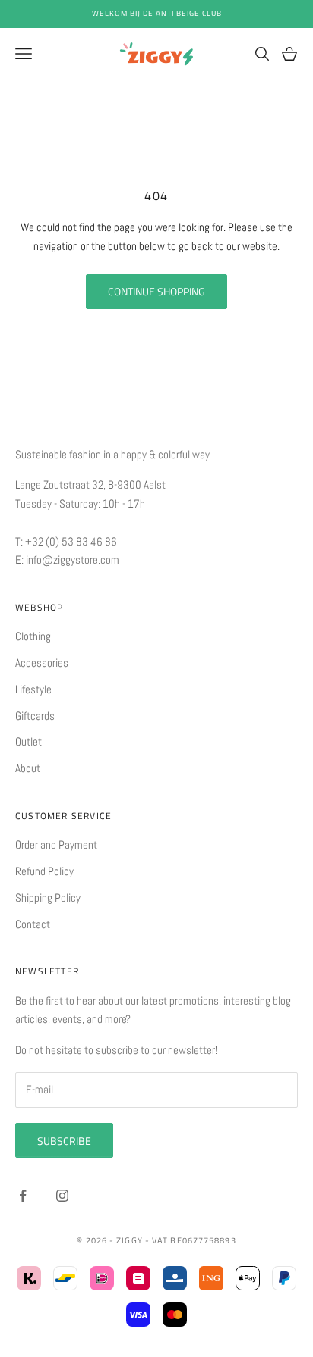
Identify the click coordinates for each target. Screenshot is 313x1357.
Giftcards (35, 715)
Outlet (28, 741)
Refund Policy (44, 871)
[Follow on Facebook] (22, 1195)
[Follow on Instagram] (62, 1195)
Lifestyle (33, 689)
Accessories (41, 662)
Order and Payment (56, 844)
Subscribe (64, 1141)
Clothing (33, 636)
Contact (32, 924)
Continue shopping (156, 291)
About (27, 768)
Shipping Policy (48, 897)
